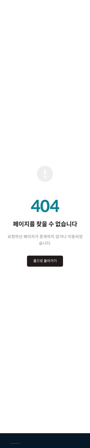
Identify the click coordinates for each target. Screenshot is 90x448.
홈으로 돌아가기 (45, 261)
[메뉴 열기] (81, 7)
